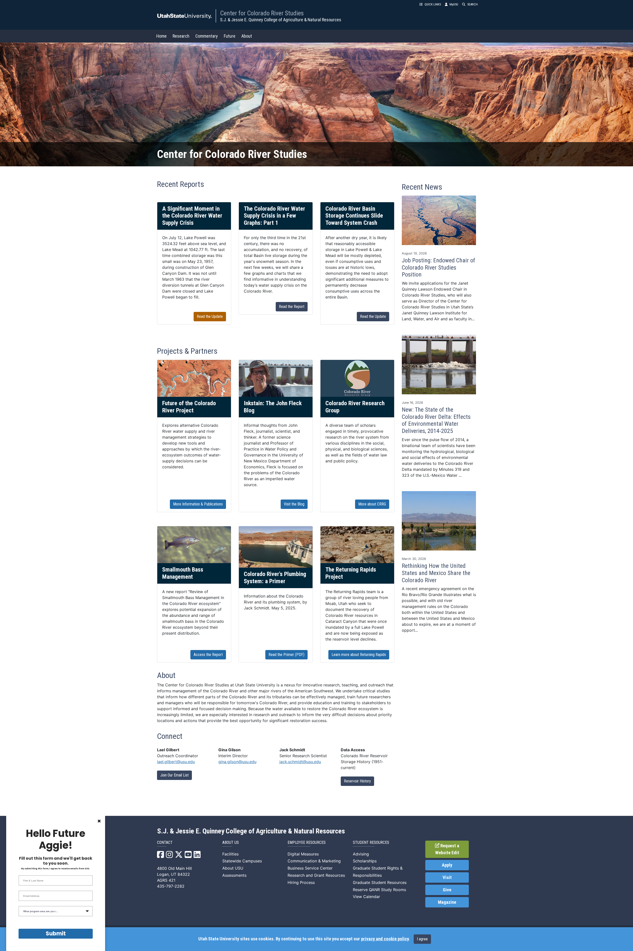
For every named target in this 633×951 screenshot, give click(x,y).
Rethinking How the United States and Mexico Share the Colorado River (436, 573)
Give (447, 890)
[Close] (99, 821)
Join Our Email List (174, 775)
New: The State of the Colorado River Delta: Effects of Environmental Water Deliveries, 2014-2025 (436, 420)
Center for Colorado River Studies (262, 13)
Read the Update (210, 316)
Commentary (206, 36)
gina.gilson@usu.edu (237, 761)
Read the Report (291, 306)
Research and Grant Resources (316, 875)
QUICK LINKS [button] (433, 4)
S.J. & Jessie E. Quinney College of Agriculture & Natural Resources (280, 19)
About (246, 36)
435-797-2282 (170, 886)
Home (161, 36)
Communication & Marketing (314, 860)
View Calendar (366, 896)
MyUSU (454, 4)
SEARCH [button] (472, 4)
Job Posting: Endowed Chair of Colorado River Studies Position (438, 267)
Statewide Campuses (242, 860)
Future (229, 36)
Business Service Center (310, 868)
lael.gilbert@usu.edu (176, 761)
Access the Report (208, 654)
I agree (422, 939)
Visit (447, 877)
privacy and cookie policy (384, 939)
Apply (447, 865)
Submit (56, 933)
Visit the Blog (294, 504)
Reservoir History (357, 781)
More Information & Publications (198, 504)
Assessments (234, 875)
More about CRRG (372, 504)
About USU (232, 868)
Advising (361, 853)
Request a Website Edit (447, 849)
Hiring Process (301, 882)
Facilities (230, 853)
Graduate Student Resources (380, 882)
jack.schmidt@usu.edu (300, 761)
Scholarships (365, 860)
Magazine (447, 902)
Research (181, 36)
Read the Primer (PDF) (286, 654)
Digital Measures (303, 853)
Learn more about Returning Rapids (359, 654)
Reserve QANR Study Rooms (379, 889)
